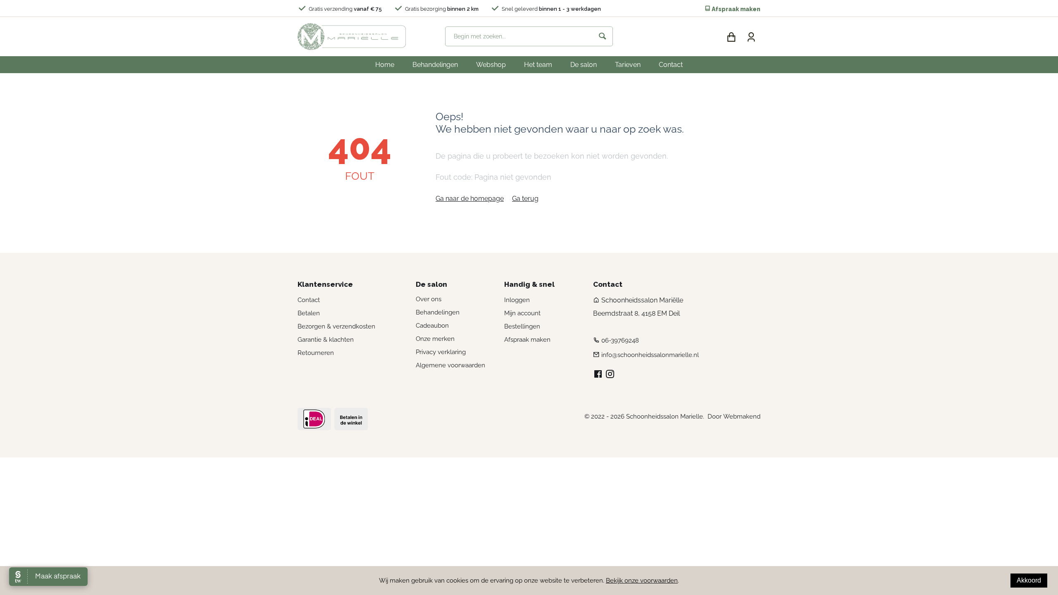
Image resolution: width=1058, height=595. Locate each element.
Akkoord (1029, 580)
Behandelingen (435, 65)
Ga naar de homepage (470, 198)
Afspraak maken (735, 9)
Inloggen (517, 300)
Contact (671, 65)
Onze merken (435, 339)
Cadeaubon (432, 325)
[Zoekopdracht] (602, 36)
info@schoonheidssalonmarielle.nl (650, 355)
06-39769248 (620, 340)
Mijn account (522, 313)
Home (384, 65)
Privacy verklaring (441, 352)
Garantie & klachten (326, 339)
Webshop (491, 65)
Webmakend (741, 416)
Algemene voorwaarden (450, 365)
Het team (538, 65)
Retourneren (316, 353)
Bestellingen (522, 326)
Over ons (428, 299)
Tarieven (628, 65)
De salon (583, 65)
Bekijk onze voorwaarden (642, 580)
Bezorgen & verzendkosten (336, 326)
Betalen (309, 313)
